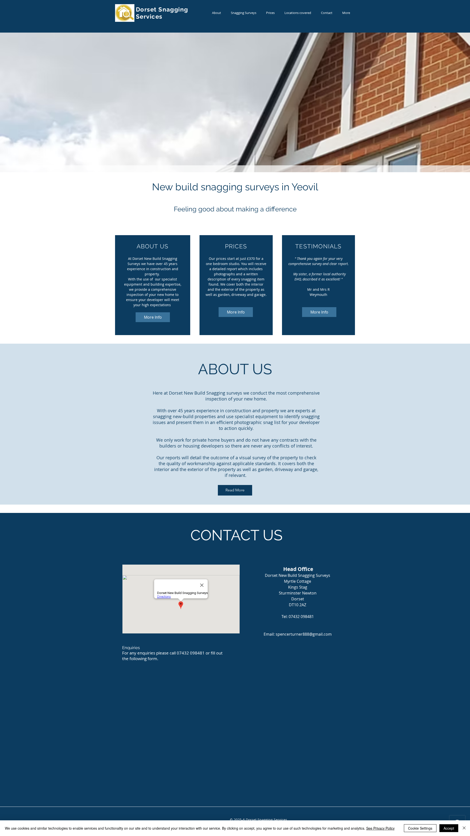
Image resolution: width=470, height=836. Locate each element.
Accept (449, 828)
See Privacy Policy (380, 828)
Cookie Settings (420, 828)
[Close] (464, 828)
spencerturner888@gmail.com (304, 634)
